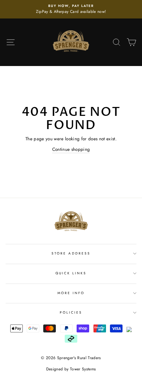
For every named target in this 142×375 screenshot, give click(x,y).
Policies (71, 312)
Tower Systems (83, 369)
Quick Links (71, 273)
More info (71, 292)
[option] (71, 9)
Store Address (71, 253)
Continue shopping (71, 149)
